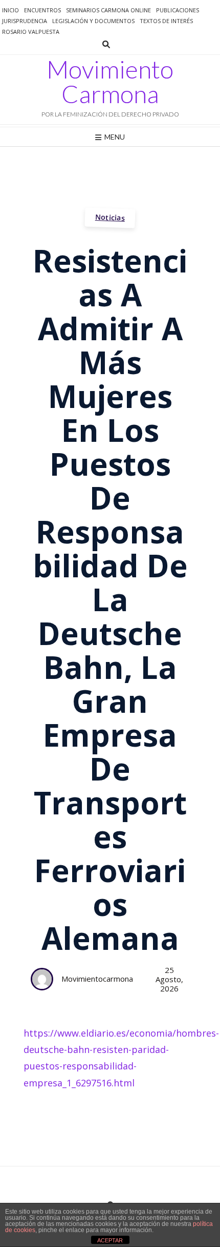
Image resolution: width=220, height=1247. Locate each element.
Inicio (10, 10)
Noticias (110, 217)
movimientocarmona (97, 978)
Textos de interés (166, 21)
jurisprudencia (24, 21)
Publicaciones (177, 10)
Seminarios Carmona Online (108, 10)
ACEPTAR (110, 1240)
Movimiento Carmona (110, 81)
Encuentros (42, 10)
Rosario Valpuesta (30, 31)
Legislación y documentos (93, 21)
